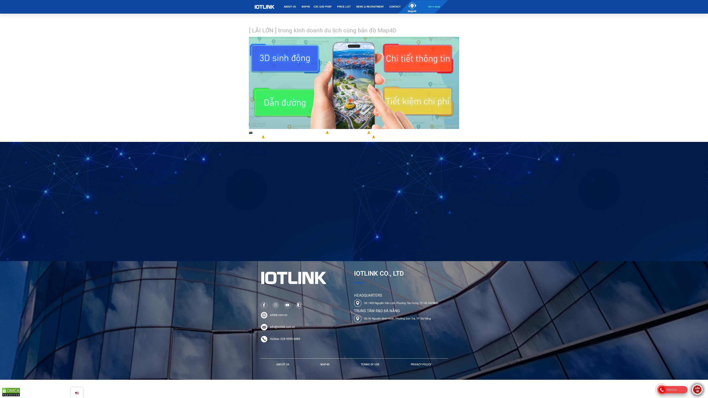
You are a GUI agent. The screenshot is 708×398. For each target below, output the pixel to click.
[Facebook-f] (264, 305)
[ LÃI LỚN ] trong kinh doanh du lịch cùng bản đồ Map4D (322, 30)
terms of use (370, 364)
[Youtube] (287, 305)
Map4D (306, 6)
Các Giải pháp (323, 6)
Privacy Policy (421, 364)
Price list (344, 6)
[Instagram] (276, 305)
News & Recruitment (370, 6)
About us (290, 6)
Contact (395, 6)
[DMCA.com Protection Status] (11, 395)
